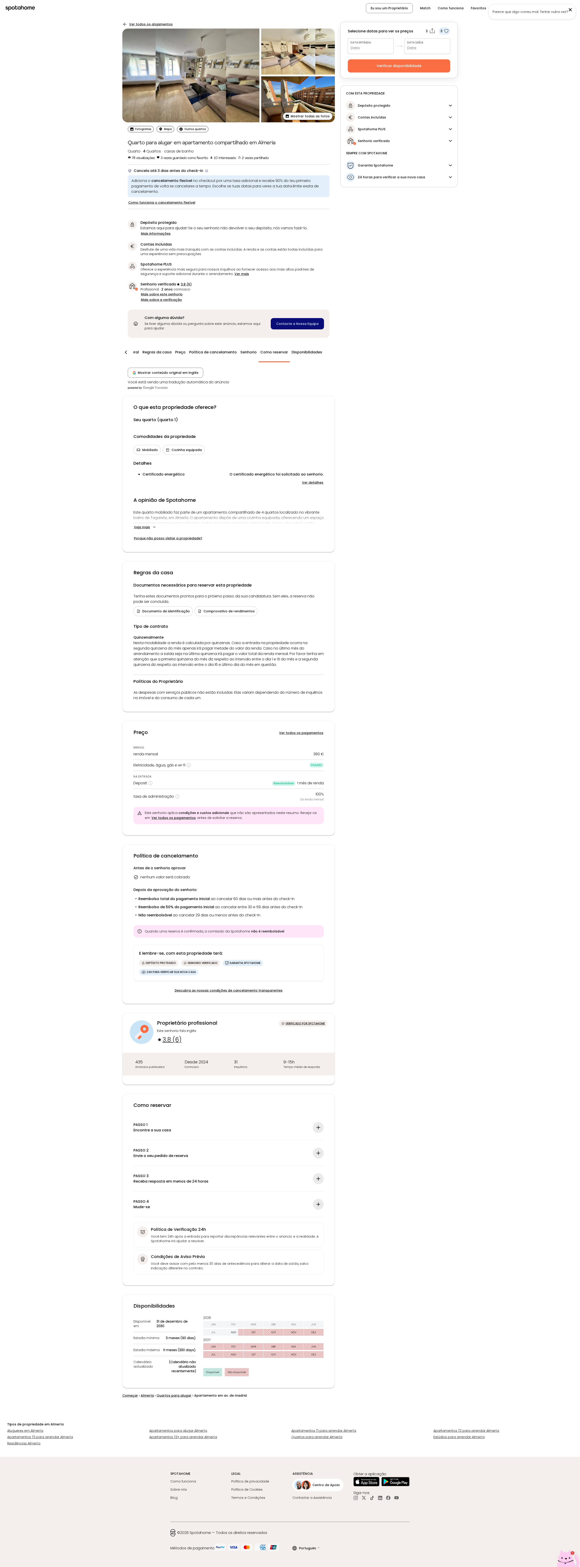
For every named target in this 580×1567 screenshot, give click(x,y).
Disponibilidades (307, 352)
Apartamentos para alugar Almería (178, 1430)
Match (425, 8)
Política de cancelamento (213, 352)
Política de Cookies (247, 1489)
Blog (174, 1497)
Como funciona (451, 8)
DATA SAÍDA (415, 42)
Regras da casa (157, 352)
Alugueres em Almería (25, 1430)
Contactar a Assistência (312, 1497)
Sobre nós (178, 1489)
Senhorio (248, 352)
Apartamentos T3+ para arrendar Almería (183, 1437)
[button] (308, 116)
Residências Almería (23, 1443)
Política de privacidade (250, 1481)
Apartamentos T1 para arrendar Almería (323, 1430)
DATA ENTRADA (360, 42)
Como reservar (274, 352)
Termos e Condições (248, 1497)
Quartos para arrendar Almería (316, 1437)
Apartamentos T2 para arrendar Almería (466, 1430)
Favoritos (478, 8)
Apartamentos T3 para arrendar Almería (40, 1437)
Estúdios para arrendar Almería (459, 1437)
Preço (180, 352)
